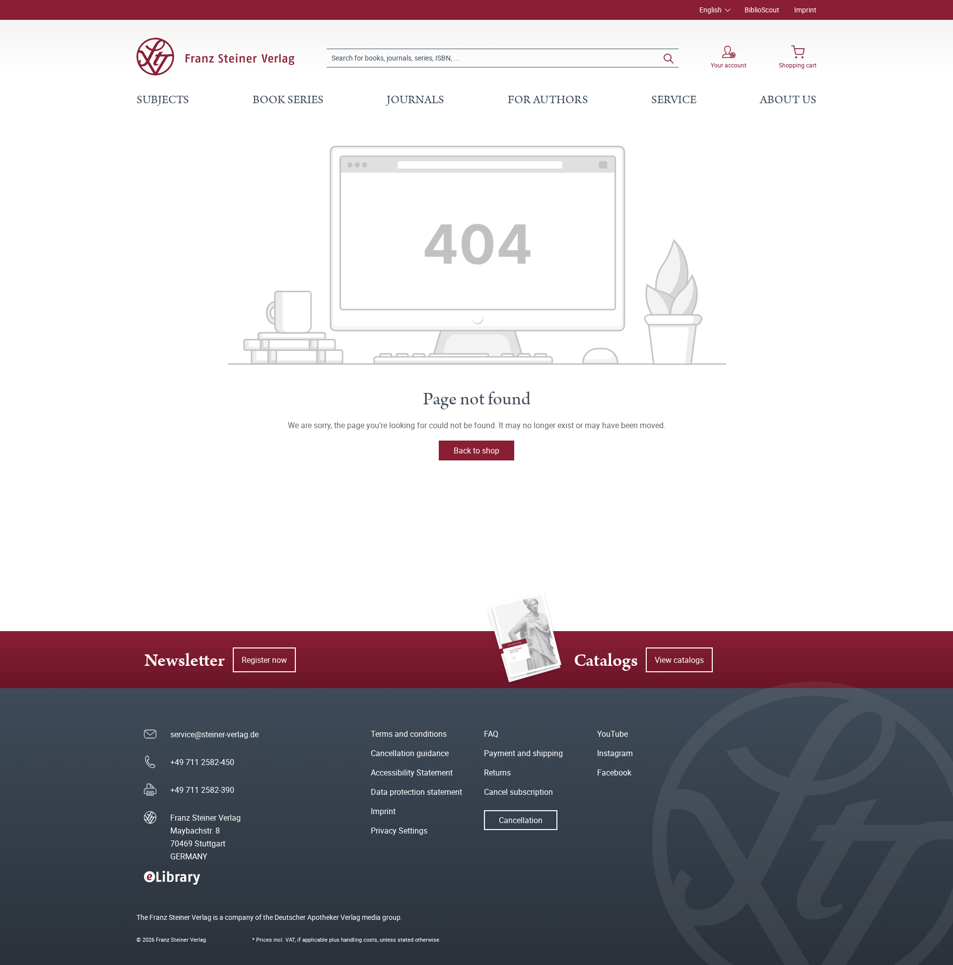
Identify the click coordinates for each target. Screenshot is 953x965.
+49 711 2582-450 (202, 762)
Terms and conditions (409, 733)
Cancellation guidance (410, 753)
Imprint (805, 9)
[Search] (669, 58)
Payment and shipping (523, 753)
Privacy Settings (399, 830)
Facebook (614, 772)
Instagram (615, 753)
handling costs (359, 939)
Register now (264, 659)
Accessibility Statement (412, 772)
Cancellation (521, 820)
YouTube (612, 733)
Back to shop (476, 450)
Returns (497, 772)
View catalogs (679, 659)
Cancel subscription (518, 791)
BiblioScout (762, 9)
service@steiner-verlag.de (214, 734)
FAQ (491, 733)
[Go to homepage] (215, 56)
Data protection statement (416, 791)
